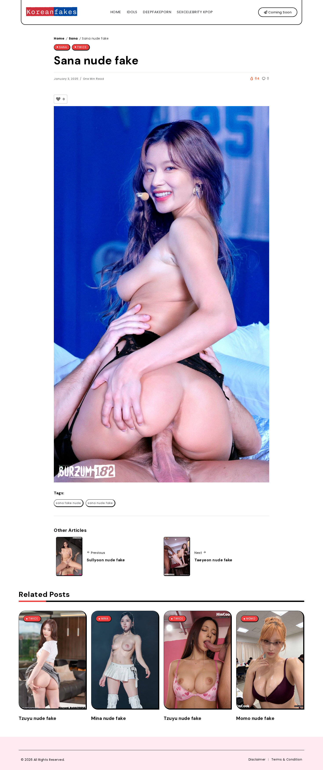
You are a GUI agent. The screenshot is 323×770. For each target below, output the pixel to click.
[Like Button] (58, 99)
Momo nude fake (255, 718)
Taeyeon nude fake (213, 560)
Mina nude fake (108, 718)
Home (59, 38)
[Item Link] (52, 659)
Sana (73, 38)
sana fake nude (68, 503)
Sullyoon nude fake (106, 560)
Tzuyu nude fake (37, 718)
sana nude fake (100, 503)
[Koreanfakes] (52, 11)
